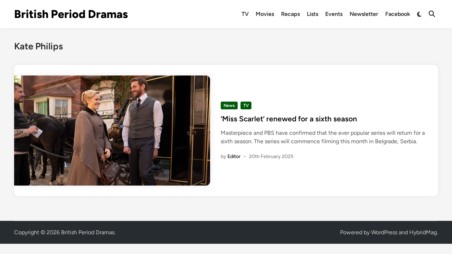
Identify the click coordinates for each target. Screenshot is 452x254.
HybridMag (423, 232)
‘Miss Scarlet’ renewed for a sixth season (289, 118)
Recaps (290, 14)
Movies (265, 14)
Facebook (397, 14)
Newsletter (364, 14)
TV (245, 14)
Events (334, 14)
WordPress (384, 232)
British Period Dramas (71, 14)
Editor (233, 156)
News (229, 105)
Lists (312, 14)
